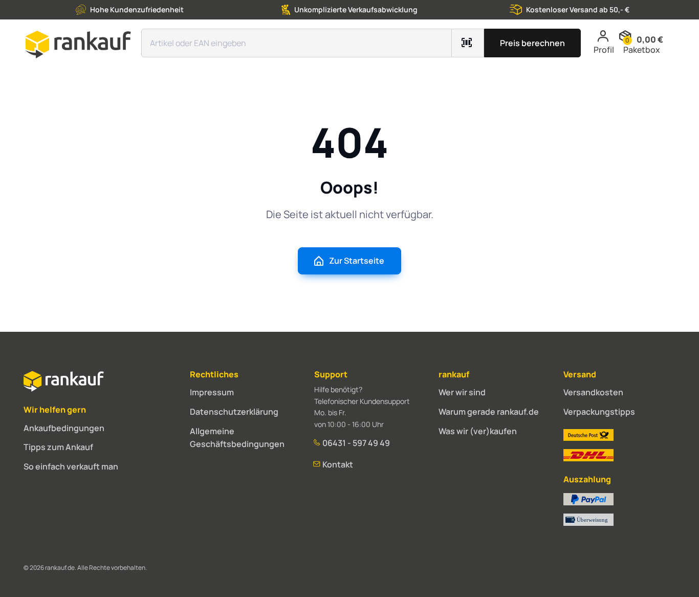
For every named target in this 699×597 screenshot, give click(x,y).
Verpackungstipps (599, 411)
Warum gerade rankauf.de (489, 411)
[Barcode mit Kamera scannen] (468, 43)
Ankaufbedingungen (64, 428)
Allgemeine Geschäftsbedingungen (237, 437)
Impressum (212, 392)
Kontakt (337, 464)
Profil (604, 49)
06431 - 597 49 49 (355, 443)
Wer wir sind (462, 392)
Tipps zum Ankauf (58, 447)
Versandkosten (593, 392)
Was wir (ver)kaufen (478, 431)
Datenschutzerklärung (234, 411)
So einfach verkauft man (71, 466)
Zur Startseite (356, 260)
